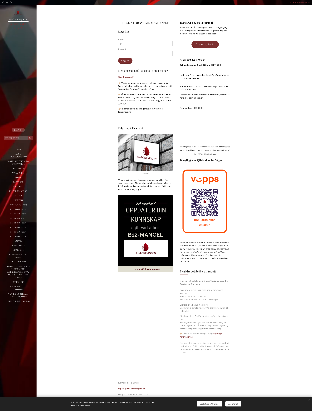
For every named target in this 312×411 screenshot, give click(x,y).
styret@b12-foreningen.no (300, 2)
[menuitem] (18, 149)
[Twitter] (7, 2)
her (166, 70)
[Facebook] (3, 2)
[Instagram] (10, 2)
